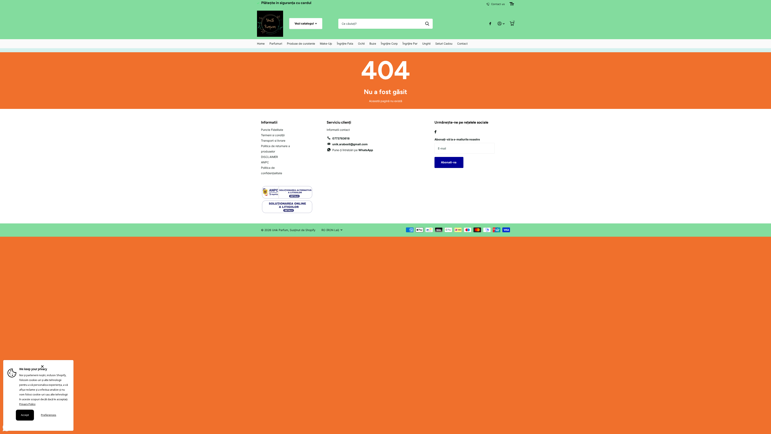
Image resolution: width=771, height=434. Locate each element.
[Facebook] (435, 131)
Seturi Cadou (443, 43)
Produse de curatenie (301, 43)
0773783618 (341, 138)
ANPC (265, 162)
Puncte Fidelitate (272, 129)
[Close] (54, 366)
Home (261, 43)
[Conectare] (501, 23)
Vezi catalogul (304, 23)
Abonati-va (449, 162)
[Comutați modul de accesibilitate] (512, 4)
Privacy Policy (27, 404)
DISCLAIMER (269, 157)
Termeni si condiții (273, 135)
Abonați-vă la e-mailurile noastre (457, 139)
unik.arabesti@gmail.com (350, 144)
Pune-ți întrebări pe (352, 150)
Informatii (269, 122)
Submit (427, 24)
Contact (462, 43)
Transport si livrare (273, 140)
